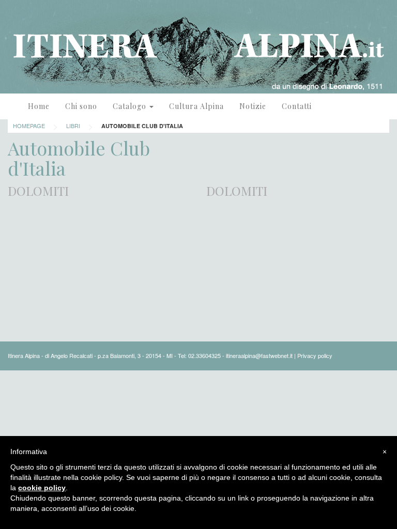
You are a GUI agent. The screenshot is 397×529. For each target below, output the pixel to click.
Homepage (29, 125)
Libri (73, 125)
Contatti (297, 106)
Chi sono (81, 106)
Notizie (252, 106)
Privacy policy (314, 355)
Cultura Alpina (196, 106)
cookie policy (42, 488)
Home (39, 106)
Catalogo (130, 106)
